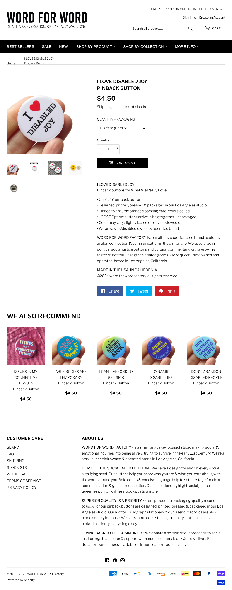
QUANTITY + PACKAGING (116, 119)
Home (11, 63)
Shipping (104, 107)
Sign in (187, 17)
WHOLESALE (18, 474)
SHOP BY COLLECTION (144, 46)
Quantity (103, 140)
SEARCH (14, 447)
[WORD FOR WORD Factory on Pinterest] (115, 561)
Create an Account (212, 17)
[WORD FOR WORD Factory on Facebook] (107, 561)
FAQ (10, 454)
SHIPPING (15, 461)
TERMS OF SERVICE (24, 481)
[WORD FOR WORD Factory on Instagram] (122, 561)
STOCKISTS (17, 467)
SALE (46, 46)
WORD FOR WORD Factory (45, 574)
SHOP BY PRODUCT (94, 46)
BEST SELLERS (20, 46)
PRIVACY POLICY (22, 488)
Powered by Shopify (21, 580)
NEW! (64, 46)
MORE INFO (185, 46)
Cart (216, 28)
